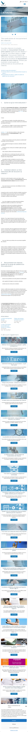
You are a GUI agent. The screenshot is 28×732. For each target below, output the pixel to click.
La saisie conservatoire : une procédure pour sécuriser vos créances (6, 326)
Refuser (14, 724)
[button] (26, 706)
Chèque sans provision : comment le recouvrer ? (19, 319)
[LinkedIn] (12, 34)
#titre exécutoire (14, 44)
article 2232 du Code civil (6, 294)
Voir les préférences (14, 727)
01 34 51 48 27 (24, 1)
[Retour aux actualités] (1, 13)
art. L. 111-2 (21, 111)
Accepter (14, 720)
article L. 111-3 (4, 132)
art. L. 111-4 (21, 272)
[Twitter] (15, 34)
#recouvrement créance (5, 44)
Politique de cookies (14, 730)
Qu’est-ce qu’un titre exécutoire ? (9, 70)
